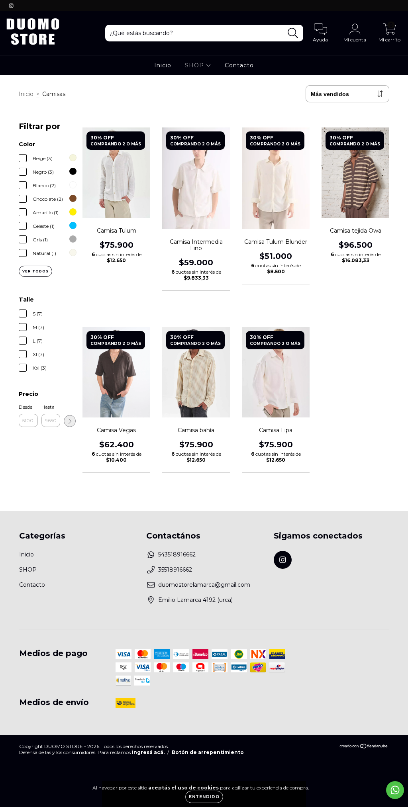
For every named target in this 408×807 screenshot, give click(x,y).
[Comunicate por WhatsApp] (395, 790)
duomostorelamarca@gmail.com (204, 584)
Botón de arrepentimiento (208, 752)
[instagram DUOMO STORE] (11, 5)
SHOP (195, 65)
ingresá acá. (148, 752)
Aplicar (70, 421)
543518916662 (177, 554)
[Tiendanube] (364, 747)
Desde (25, 407)
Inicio (162, 65)
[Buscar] (293, 33)
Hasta (48, 407)
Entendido (204, 796)
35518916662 (175, 569)
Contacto (239, 65)
